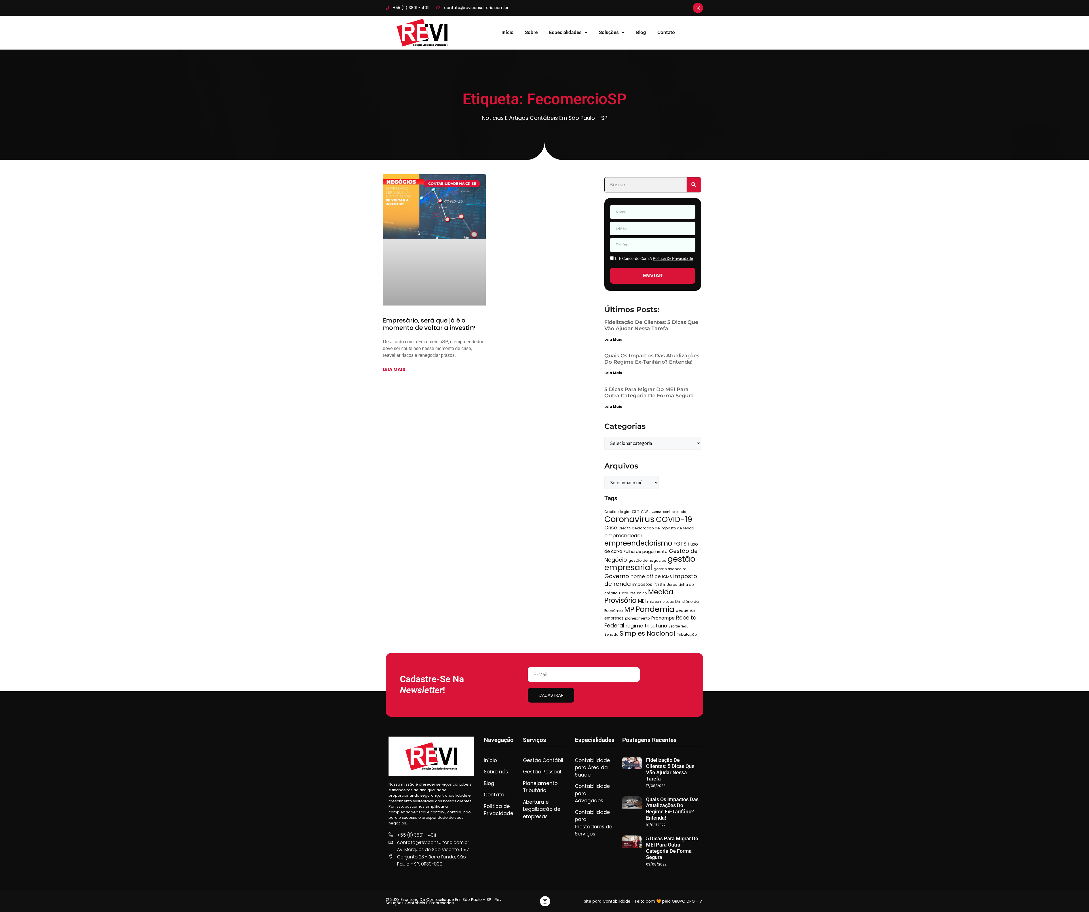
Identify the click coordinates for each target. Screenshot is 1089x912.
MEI (642, 601)
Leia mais (394, 369)
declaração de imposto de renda (663, 528)
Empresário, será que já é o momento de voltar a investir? (429, 324)
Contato (666, 32)
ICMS (667, 577)
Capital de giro (617, 511)
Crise (610, 527)
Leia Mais (613, 339)
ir (664, 584)
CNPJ (646, 511)
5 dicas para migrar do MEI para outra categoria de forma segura (649, 392)
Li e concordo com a (654, 258)
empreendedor (623, 535)
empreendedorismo (638, 543)
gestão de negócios (647, 560)
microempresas (660, 601)
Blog (641, 32)
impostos (642, 584)
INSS (658, 584)
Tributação (687, 634)
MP (629, 609)
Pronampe (663, 618)
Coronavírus (629, 519)
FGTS (680, 543)
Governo (616, 576)
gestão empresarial (649, 563)
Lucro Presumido (633, 593)
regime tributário (646, 625)
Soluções (609, 32)
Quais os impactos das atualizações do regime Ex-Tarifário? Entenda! (651, 359)
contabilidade (674, 512)
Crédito (624, 528)
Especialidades (565, 32)
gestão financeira (670, 569)
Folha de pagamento (646, 551)
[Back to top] (1076, 899)
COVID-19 (674, 519)
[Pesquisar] (694, 184)
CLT (636, 511)
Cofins (657, 512)
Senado (611, 634)
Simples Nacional (648, 633)
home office (645, 576)
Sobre (531, 32)
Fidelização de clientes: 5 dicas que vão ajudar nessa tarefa (651, 325)
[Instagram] (698, 8)
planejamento (637, 618)
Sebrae (674, 626)
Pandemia (655, 609)
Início (507, 32)
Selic (684, 626)
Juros (672, 584)
